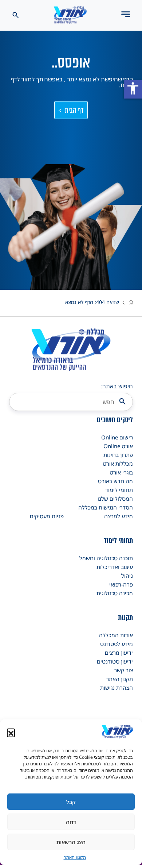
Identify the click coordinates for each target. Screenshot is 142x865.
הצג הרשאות (71, 842)
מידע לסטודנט (116, 643)
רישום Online (117, 437)
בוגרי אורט (121, 472)
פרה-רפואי (121, 584)
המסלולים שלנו (115, 498)
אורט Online (118, 446)
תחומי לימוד (119, 489)
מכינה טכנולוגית (114, 593)
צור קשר (123, 670)
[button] (11, 732)
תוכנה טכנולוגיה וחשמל (106, 558)
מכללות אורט (118, 463)
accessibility (133, 88)
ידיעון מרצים (119, 652)
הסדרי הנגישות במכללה (105, 507)
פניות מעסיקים (47, 516)
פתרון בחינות (118, 454)
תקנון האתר (75, 857)
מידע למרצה (118, 516)
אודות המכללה (116, 635)
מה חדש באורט (115, 481)
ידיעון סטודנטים (115, 661)
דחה (71, 822)
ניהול (127, 575)
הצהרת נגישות (116, 687)
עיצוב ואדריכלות (114, 566)
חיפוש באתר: (117, 386)
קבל (71, 802)
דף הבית (74, 110)
